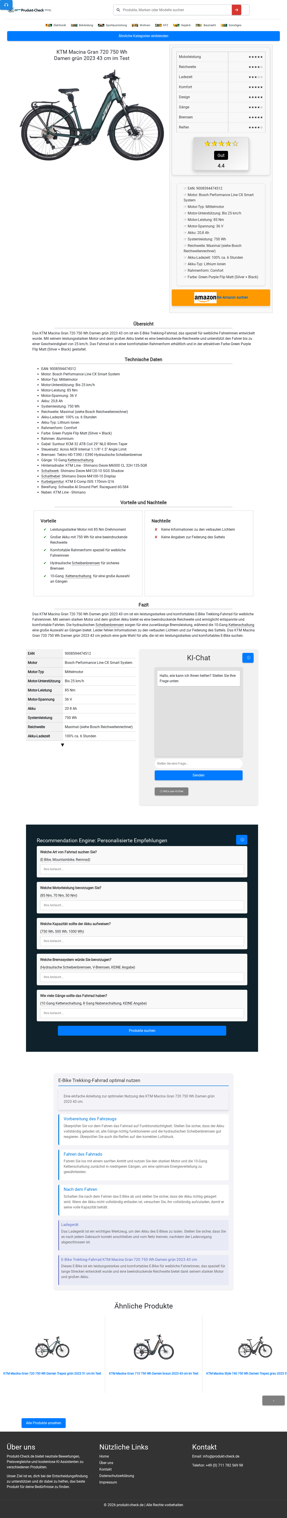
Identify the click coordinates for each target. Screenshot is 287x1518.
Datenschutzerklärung (116, 1476)
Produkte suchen (142, 1030)
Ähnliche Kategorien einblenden (143, 36)
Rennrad (82, 859)
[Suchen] (236, 10)
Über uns (106, 1463)
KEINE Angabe (122, 967)
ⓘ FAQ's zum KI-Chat (171, 791)
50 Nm (70, 895)
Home (104, 1456)
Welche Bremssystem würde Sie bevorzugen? (75, 960)
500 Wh (61, 931)
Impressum (108, 1482)
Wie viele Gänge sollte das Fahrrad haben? (73, 996)
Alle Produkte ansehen (43, 1423)
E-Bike (46, 859)
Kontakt (105, 1469)
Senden (198, 775)
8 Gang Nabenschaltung (102, 1003)
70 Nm (58, 895)
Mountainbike (63, 859)
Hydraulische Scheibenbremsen (66, 967)
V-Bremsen (101, 967)
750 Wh (47, 931)
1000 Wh (76, 931)
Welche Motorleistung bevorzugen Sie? (70, 888)
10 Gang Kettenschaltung (61, 1003)
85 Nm (46, 895)
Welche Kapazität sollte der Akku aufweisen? (75, 924)
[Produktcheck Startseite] (31, 10)
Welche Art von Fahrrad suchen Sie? (68, 852)
